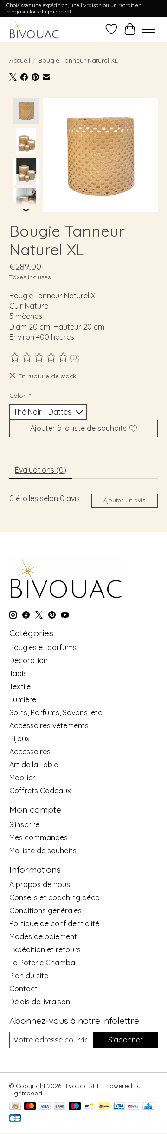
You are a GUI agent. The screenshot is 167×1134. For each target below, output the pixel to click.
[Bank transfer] (60, 1106)
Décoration (28, 660)
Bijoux (19, 738)
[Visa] (45, 1106)
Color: (20, 395)
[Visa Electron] (119, 1106)
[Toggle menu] (148, 29)
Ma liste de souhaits (43, 850)
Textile (20, 686)
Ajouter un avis (124, 500)
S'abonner (125, 1039)
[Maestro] (75, 1106)
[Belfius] (133, 1106)
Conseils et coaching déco (54, 897)
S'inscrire (24, 824)
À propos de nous (39, 884)
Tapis (18, 673)
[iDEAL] (104, 1106)
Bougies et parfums (43, 647)
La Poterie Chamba (42, 962)
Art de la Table (33, 764)
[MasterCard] (30, 1106)
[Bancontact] (89, 1106)
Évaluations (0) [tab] (40, 470)
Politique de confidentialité (54, 923)
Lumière (22, 699)
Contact (23, 988)
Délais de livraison (39, 1001)
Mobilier (22, 777)
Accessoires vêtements (49, 725)
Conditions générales (45, 910)
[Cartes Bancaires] (15, 1118)
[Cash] (15, 1106)
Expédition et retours (45, 949)
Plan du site (28, 975)
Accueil (19, 60)
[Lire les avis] (39, 357)
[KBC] (148, 1106)
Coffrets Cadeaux (40, 790)
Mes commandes (38, 837)
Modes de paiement (43, 936)
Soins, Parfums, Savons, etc (55, 712)
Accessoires (30, 751)
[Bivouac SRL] (34, 29)
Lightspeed (25, 1093)
